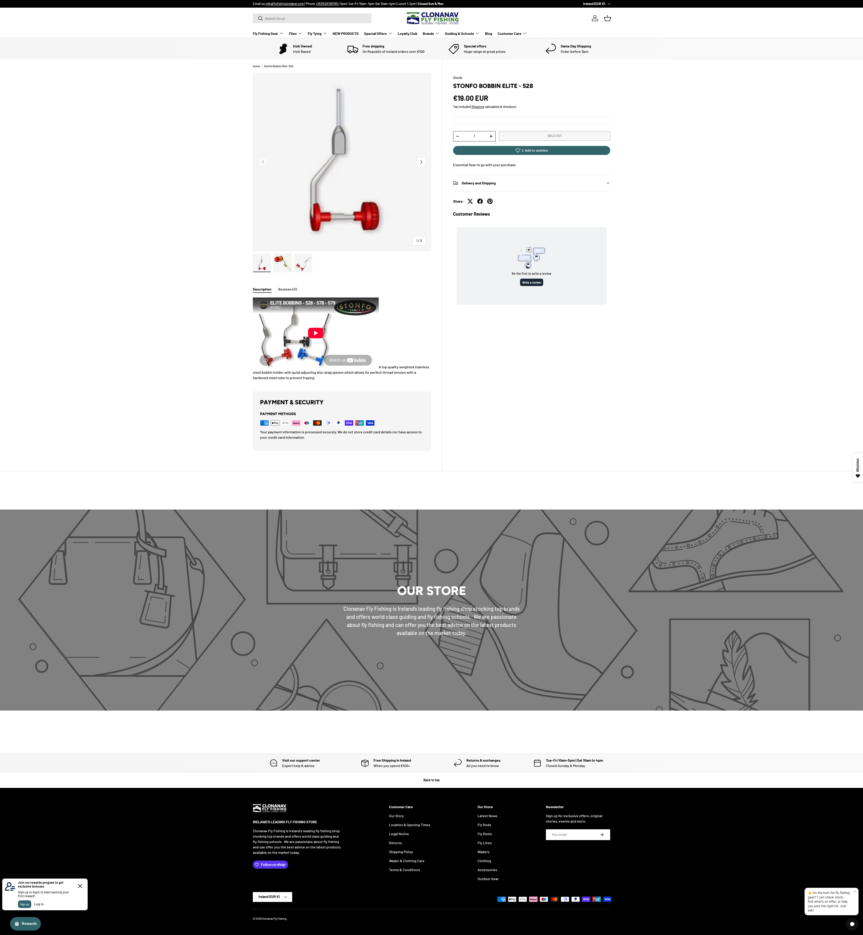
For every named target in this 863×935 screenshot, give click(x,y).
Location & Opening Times (409, 825)
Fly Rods (484, 825)
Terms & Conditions (404, 870)
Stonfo (457, 78)
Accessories (487, 870)
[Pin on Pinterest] (490, 201)
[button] (607, 18)
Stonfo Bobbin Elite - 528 (278, 66)
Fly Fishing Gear (265, 33)
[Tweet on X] (470, 201)
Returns (395, 843)
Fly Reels (485, 834)
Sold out (555, 135)
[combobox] (312, 18)
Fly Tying (315, 33)
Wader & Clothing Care (407, 861)
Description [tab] (262, 289)
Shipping (478, 106)
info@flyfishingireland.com (285, 4)
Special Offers (375, 33)
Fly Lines (485, 843)
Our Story (396, 816)
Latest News (487, 816)
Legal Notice (399, 834)
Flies (293, 33)
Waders (483, 852)
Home (256, 66)
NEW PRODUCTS (346, 33)
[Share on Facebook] (480, 201)
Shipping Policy (401, 852)
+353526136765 (327, 4)
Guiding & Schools (459, 33)
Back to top (431, 780)
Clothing (484, 861)
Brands (428, 33)
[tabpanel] (342, 339)
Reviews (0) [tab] (287, 289)
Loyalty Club (407, 33)
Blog (488, 33)
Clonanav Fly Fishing (274, 918)
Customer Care (509, 33)
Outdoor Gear (488, 879)
